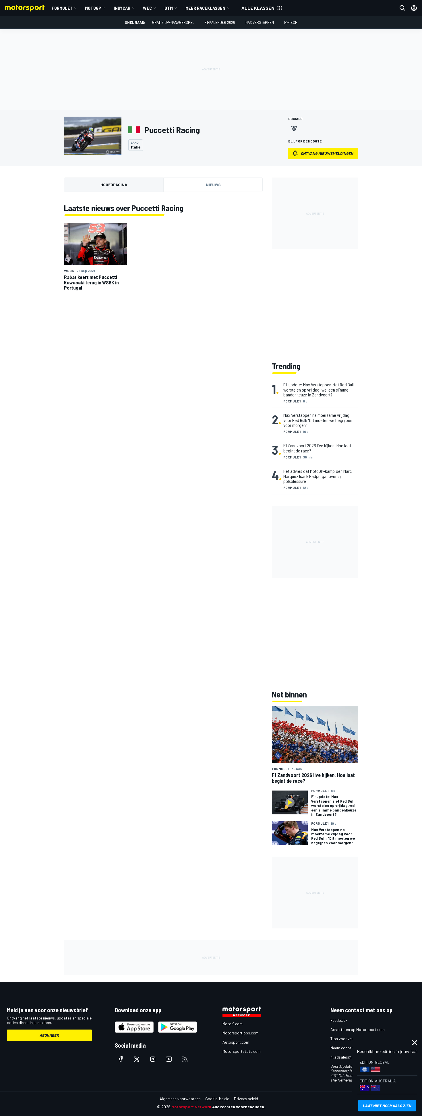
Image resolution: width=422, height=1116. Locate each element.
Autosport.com (235, 1042)
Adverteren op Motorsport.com (357, 1029)
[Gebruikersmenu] (414, 8)
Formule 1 (62, 8)
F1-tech (290, 22)
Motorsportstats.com (241, 1051)
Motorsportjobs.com (240, 1032)
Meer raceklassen (205, 8)
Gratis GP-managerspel (173, 22)
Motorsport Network (191, 1106)
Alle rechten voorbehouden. (238, 1106)
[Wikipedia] (294, 128)
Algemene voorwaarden (180, 1098)
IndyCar (122, 8)
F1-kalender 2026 (220, 22)
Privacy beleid (246, 1098)
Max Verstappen (259, 22)
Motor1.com (232, 1023)
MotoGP (93, 8)
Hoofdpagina (113, 184)
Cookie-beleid (217, 1098)
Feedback (338, 1020)
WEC (147, 8)
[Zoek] (402, 8)
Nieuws (213, 184)
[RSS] (185, 1059)
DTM (168, 8)
